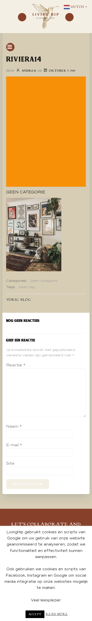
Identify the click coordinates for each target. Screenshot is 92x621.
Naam (14, 426)
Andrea (29, 71)
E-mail (14, 445)
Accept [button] (34, 614)
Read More (57, 614)
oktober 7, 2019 (62, 71)
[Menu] (22, 17)
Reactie (16, 365)
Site (10, 463)
